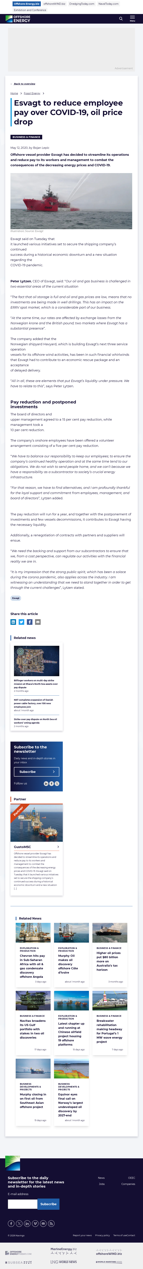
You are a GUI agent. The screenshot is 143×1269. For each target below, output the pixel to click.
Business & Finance (26, 137)
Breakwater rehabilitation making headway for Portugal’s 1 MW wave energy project (109, 1031)
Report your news (82, 1235)
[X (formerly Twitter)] (19, 1223)
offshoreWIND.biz (54, 3)
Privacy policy (102, 1235)
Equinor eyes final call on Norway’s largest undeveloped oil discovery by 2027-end (70, 1105)
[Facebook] (51, 783)
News (101, 1177)
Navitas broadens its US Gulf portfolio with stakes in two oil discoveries (33, 1029)
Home (14, 93)
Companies (128, 1184)
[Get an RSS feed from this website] (51, 1223)
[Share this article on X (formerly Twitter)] (21, 622)
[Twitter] (57, 783)
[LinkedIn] (46, 783)
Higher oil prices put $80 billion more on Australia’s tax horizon (109, 961)
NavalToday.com (109, 3)
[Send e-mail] (43, 1223)
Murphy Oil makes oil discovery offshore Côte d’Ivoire (68, 964)
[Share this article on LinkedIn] (13, 622)
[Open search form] (121, 19)
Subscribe (28, 772)
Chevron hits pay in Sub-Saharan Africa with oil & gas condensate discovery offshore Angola (32, 966)
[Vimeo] (35, 1223)
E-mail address (18, 1194)
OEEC (131, 1177)
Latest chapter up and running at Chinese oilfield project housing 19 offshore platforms (71, 1034)
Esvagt (15, 599)
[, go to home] (18, 18)
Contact (131, 1235)
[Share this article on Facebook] (29, 622)
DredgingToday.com (81, 3)
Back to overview (24, 83)
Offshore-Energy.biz (26, 3)
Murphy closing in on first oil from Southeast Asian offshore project (33, 1101)
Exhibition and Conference (30, 10)
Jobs (102, 1184)
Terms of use (120, 1235)
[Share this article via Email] (38, 622)
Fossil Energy (32, 93)
